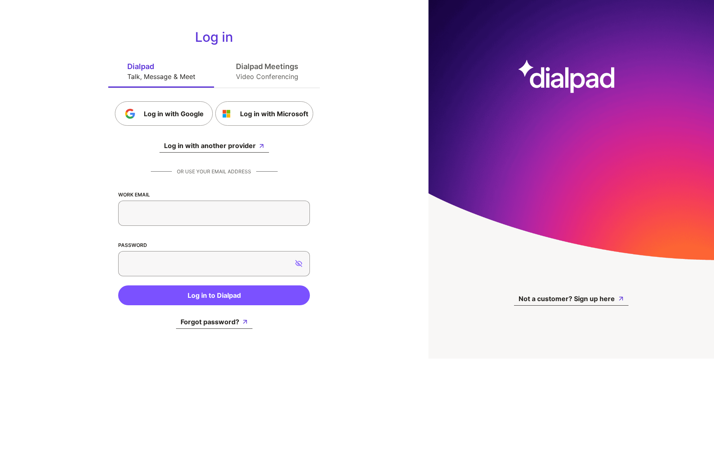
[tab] (161, 71)
